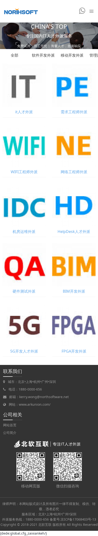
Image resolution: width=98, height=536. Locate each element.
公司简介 (9, 432)
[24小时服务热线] (82, 10)
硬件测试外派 (24, 291)
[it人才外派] (24, 85)
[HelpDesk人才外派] (74, 204)
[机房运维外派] (24, 204)
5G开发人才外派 (24, 351)
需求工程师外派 (74, 111)
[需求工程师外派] (74, 85)
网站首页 (9, 425)
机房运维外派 (24, 231)
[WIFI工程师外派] (24, 144)
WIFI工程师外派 (24, 171)
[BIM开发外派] (74, 264)
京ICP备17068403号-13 (78, 519)
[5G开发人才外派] (24, 324)
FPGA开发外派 (74, 351)
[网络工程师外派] (74, 144)
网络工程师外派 (74, 171)
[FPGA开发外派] (74, 324)
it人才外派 (24, 111)
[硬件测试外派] (24, 264)
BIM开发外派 (74, 291)
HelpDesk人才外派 (74, 231)
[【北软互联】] (20, 11)
